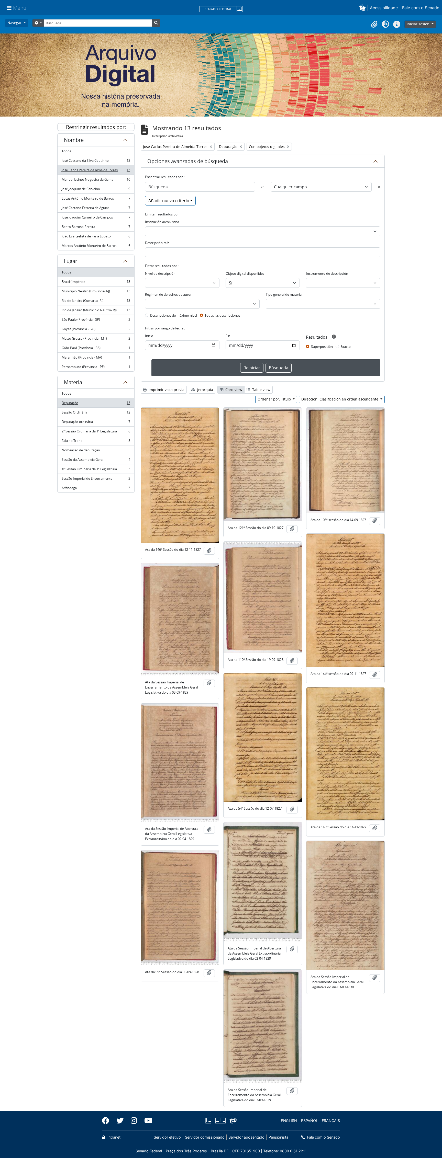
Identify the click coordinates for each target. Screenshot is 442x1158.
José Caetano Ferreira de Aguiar (95, 209)
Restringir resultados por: (96, 127)
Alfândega (95, 489)
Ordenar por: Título (275, 399)
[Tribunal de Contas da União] (232, 1120)
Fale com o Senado (420, 7)
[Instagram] (134, 1120)
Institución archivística (162, 222)
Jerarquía (204, 389)
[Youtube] (146, 1120)
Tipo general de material (284, 294)
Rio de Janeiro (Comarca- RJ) (95, 301)
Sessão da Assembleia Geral (95, 460)
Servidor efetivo (167, 1137)
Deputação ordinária (95, 423)
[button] (363, 7)
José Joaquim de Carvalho (95, 190)
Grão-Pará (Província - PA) (95, 349)
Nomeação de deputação (95, 451)
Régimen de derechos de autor (168, 294)
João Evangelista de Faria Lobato (95, 237)
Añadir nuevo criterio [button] (168, 200)
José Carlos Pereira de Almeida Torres (95, 171)
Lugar (70, 261)
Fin (228, 336)
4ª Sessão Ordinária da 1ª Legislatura (95, 470)
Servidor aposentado (246, 1137)
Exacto (345, 346)
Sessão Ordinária (95, 413)
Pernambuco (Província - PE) (95, 367)
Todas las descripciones (222, 315)
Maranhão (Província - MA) (95, 358)
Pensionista (278, 1137)
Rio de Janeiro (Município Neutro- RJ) (95, 311)
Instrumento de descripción (327, 273)
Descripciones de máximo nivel (173, 315)
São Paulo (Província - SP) (95, 320)
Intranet (113, 1137)
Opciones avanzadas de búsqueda (187, 161)
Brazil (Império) (95, 282)
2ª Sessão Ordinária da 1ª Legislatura (95, 432)
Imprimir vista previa (166, 389)
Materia (73, 382)
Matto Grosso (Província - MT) (95, 339)
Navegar (15, 22)
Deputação (95, 404)
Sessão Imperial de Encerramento (95, 479)
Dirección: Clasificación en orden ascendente (340, 399)
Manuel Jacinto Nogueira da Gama (95, 180)
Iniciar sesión (418, 23)
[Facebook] (107, 1120)
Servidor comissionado (205, 1137)
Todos (66, 151)
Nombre (74, 139)
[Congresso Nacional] (220, 1120)
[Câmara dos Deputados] (209, 1120)
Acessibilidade (384, 7)
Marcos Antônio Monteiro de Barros (95, 246)
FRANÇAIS (331, 1120)
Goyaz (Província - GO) (95, 330)
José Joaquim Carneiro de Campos (95, 218)
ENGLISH (289, 1120)
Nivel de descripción (160, 273)
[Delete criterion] (379, 186)
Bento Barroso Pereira (95, 228)
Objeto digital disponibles (245, 273)
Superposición (322, 346)
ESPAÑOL (309, 1120)
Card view (233, 389)
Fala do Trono (95, 441)
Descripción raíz (157, 242)
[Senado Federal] (221, 9)
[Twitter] (120, 1120)
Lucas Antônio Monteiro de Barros (95, 199)
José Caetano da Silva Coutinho (95, 161)
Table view (260, 389)
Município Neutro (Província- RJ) (95, 292)
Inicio (149, 336)
